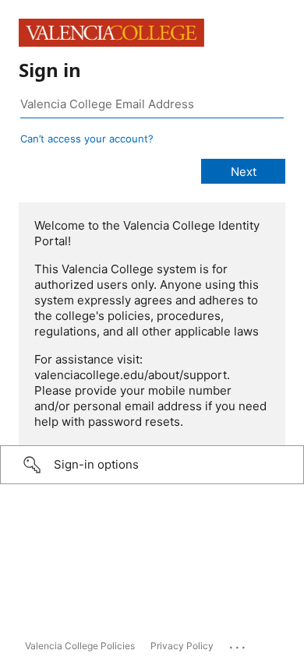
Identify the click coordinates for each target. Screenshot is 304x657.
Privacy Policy (182, 646)
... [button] (238, 644)
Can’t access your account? (87, 138)
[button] (152, 464)
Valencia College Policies (80, 646)
